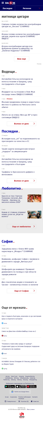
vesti (5, 353)
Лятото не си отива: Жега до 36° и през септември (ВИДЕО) (19, 116)
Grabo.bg (32, 378)
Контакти (34, 397)
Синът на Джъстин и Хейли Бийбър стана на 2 (19, 331)
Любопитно (11, 188)
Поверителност (11, 401)
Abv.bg (7, 376)
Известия (36, 401)
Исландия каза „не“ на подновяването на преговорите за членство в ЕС (21, 139)
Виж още (21, 59)
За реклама (13, 397)
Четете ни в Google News (21, 391)
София (7, 241)
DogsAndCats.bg (30, 376)
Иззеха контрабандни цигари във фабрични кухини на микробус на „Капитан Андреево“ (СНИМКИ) (17, 48)
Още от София (21, 291)
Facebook (21, 398)
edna (5, 336)
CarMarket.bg (9, 378)
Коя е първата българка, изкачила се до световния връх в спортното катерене (21, 317)
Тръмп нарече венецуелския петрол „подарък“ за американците (18, 150)
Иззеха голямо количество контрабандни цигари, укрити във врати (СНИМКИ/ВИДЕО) (21, 36)
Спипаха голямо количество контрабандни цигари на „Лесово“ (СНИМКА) (21, 25)
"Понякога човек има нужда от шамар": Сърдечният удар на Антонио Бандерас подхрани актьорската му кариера (20, 346)
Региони (27, 8)
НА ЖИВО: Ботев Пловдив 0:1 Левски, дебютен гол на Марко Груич (21, 363)
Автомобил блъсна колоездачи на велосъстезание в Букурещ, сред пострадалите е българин (17, 81)
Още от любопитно (21, 226)
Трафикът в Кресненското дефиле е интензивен (18, 173)
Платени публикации (24, 397)
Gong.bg (21, 376)
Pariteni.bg (6, 379)
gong (5, 368)
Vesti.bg (19, 379)
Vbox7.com (14, 376)
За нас (7, 397)
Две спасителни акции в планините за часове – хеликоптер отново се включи (20, 283)
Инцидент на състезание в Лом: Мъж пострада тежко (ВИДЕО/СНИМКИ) (18, 93)
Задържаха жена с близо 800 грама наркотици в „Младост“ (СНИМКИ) (18, 250)
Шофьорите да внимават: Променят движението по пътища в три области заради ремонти (19, 272)
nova (5, 323)
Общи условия (31, 409)
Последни (7, 8)
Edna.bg (13, 379)
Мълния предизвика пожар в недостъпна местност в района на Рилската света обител (20, 104)
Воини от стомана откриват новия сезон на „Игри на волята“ (14, 214)
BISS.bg (16, 378)
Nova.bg (25, 379)
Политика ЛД (24, 401)
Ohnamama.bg (24, 378)
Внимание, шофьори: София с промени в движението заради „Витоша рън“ (20, 260)
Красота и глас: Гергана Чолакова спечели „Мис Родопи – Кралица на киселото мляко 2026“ (12, 199)
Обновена (9, 99)
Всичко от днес (21, 123)
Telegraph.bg (33, 379)
